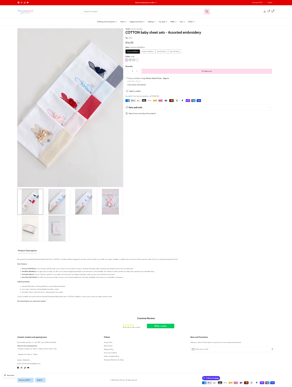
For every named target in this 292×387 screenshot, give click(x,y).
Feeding (150, 22)
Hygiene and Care (136, 22)
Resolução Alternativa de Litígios (114, 360)
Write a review (160, 326)
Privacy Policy (108, 342)
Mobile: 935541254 (23, 360)
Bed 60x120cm (162, 52)
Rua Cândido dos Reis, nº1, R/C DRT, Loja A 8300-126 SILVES (36, 342)
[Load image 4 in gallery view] (110, 202)
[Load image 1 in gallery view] (30, 202)
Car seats (162, 22)
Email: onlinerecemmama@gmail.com (28, 363)
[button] (198, 107)
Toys (181, 22)
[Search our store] (207, 11)
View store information (136, 84)
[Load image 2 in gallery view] (57, 202)
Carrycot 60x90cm (132, 52)
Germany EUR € (257, 2)
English (270, 2)
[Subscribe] (272, 349)
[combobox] (146, 11)
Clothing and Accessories (106, 22)
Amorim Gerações (136, 29)
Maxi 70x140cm (175, 52)
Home (122, 22)
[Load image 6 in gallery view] (57, 228)
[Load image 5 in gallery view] (30, 228)
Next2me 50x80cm (148, 52)
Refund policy (108, 346)
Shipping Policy (108, 349)
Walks (172, 22)
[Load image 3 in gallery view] (83, 202)
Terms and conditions (110, 353)
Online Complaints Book (111, 356)
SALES (190, 22)
